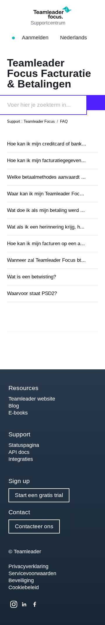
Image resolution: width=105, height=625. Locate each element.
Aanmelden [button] (36, 38)
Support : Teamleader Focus (31, 121)
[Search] (96, 102)
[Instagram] (13, 604)
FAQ (64, 121)
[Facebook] (34, 604)
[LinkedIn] (24, 604)
